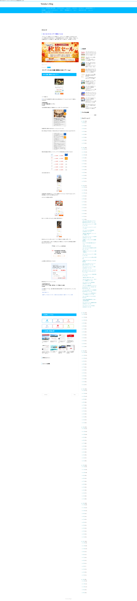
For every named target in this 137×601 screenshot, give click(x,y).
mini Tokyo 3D (81, 8)
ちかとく (75, 10)
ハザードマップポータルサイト (53, 10)
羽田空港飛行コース (68, 10)
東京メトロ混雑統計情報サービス (47, 12)
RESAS (61, 10)
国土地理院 (43, 10)
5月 (84, 131)
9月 (84, 157)
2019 (84, 465)
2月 (84, 140)
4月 (84, 134)
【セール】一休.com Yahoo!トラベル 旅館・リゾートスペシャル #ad (90, 63)
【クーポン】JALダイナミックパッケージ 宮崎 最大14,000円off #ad (91, 87)
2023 (84, 312)
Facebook (58, 321)
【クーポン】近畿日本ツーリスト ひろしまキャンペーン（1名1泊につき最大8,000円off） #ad (89, 287)
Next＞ (75, 394)
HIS (42, 99)
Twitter (47, 321)
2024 (84, 185)
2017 (84, 541)
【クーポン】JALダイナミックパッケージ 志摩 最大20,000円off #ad (91, 99)
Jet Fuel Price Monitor (60, 8)
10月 (84, 154)
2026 (84, 121)
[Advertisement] (60, 21)
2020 (84, 427)
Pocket (57, 327)
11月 (84, 190)
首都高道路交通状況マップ (90, 8)
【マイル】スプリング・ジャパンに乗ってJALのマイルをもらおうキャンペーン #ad (89, 271)
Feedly (68, 327)
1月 (84, 143)
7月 (84, 125)
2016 (84, 579)
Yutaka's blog (47, 4)
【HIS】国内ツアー (45, 292)
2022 (84, 350)
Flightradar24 (68, 8)
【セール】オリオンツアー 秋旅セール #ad (52, 34)
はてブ (47, 326)
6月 (84, 128)
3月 (84, 137)
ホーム (43, 8)
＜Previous (45, 394)
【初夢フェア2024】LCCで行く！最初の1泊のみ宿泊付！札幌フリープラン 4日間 (57, 294)
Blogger (70, 598)
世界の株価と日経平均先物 (50, 8)
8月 (84, 122)
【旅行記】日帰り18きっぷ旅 (88, 277)
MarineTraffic (74, 8)
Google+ (68, 321)
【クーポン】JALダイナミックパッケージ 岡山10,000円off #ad (91, 105)
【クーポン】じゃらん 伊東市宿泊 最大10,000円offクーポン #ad (90, 75)
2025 (84, 147)
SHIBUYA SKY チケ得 (82, 10)
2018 (84, 503)
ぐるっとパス (90, 10)
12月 (84, 149)
